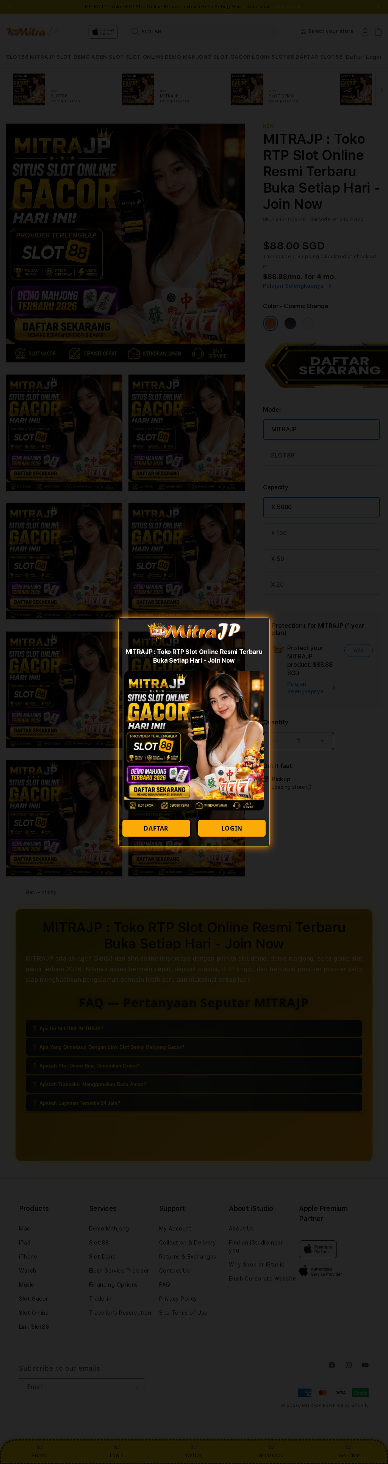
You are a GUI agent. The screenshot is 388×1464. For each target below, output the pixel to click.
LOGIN (231, 828)
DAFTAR (156, 828)
